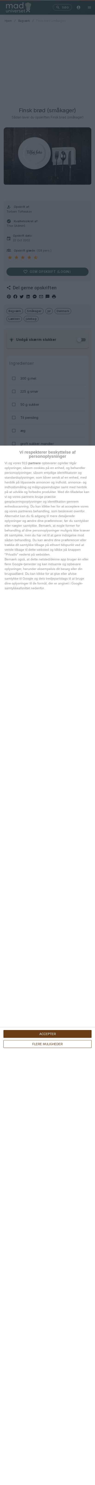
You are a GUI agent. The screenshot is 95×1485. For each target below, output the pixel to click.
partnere (34, 463)
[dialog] (47, 965)
